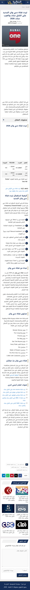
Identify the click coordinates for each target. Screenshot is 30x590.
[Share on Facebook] (20, 475)
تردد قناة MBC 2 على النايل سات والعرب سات (13, 399)
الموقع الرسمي (14, 375)
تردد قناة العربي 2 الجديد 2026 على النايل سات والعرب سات (23, 499)
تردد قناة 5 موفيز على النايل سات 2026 (8, 515)
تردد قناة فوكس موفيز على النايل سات (14, 392)
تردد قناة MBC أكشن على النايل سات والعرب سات (14, 404)
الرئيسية (27, 7)
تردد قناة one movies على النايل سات (14, 389)
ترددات (23, 7)
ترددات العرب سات (21, 464)
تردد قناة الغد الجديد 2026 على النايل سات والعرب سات (8, 498)
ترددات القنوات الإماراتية (11, 464)
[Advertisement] (15, 84)
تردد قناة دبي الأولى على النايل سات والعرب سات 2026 (22, 516)
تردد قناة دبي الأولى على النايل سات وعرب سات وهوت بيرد (16, 189)
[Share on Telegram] (4, 475)
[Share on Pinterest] (12, 475)
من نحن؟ (23, 584)
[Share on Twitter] (16, 475)
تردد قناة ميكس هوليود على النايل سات (13, 395)
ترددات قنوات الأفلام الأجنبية (22, 470)
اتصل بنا (6, 584)
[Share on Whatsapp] (8, 475)
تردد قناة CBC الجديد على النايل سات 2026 (8, 532)
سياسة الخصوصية (15, 584)
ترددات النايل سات (24, 467)
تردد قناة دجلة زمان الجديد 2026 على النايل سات (22, 532)
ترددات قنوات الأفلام (15, 467)
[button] (2, 2)
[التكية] (15, 2)
